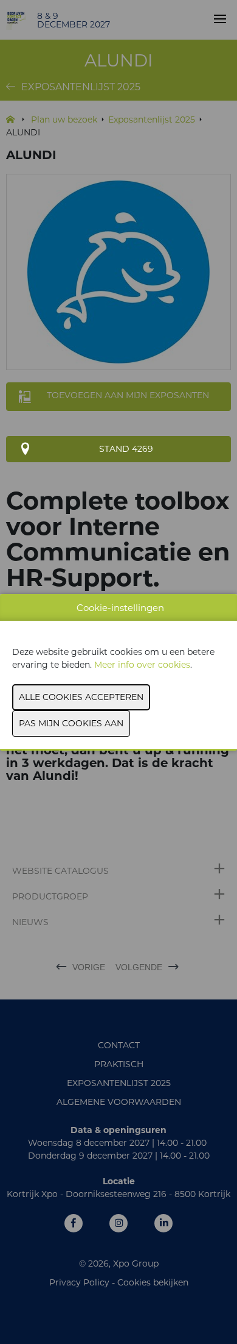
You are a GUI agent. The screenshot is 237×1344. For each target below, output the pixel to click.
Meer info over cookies (142, 664)
